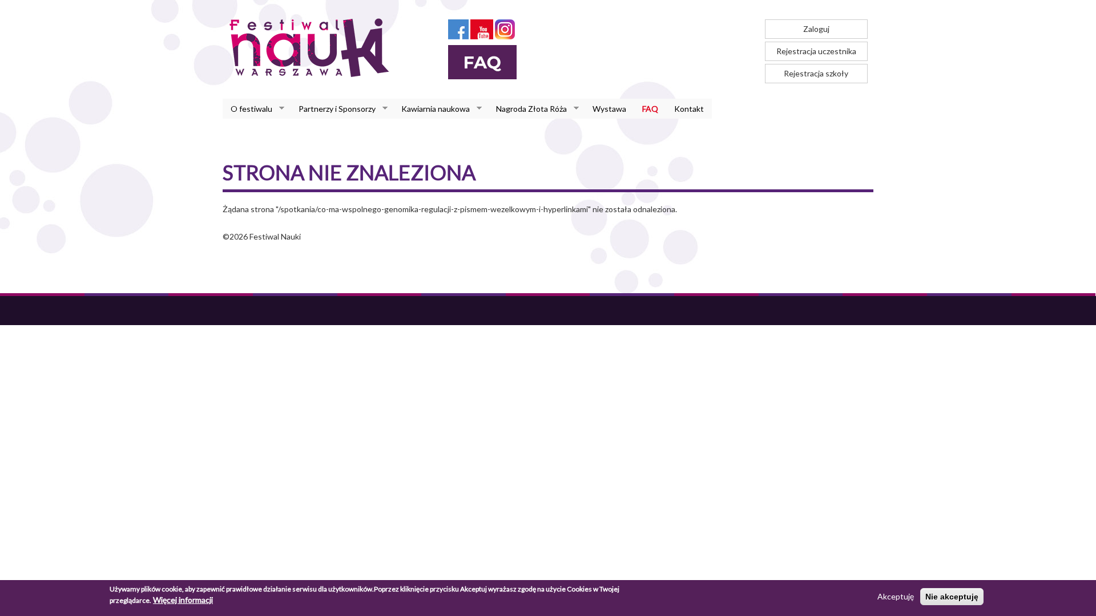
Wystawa (609, 109)
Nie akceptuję (951, 596)
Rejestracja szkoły (816, 73)
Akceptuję (895, 596)
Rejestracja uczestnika (816, 51)
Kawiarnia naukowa (431, 109)
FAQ (650, 109)
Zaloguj (816, 29)
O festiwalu (247, 109)
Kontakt (689, 109)
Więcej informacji (183, 600)
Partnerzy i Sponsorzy (333, 109)
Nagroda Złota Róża (527, 109)
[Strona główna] (312, 47)
